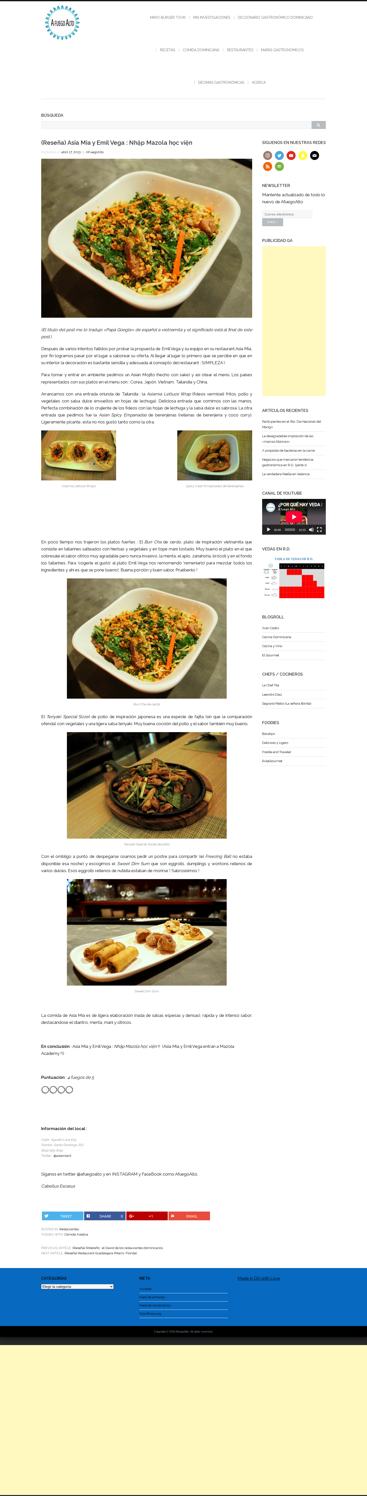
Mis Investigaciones (211, 17)
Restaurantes (240, 50)
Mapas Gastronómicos (282, 50)
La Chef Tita (270, 685)
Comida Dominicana (201, 50)
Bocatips (268, 734)
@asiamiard (62, 1156)
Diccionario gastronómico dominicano (275, 17)
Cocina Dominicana (276, 637)
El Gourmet (270, 655)
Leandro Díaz (272, 694)
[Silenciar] (311, 529)
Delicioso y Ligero (275, 743)
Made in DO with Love (259, 1278)
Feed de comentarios (155, 1305)
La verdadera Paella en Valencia (286, 474)
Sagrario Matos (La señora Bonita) (286, 703)
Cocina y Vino (272, 646)
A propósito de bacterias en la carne (288, 450)
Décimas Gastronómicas (221, 82)
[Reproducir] (268, 529)
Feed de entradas (152, 1297)
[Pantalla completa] (319, 529)
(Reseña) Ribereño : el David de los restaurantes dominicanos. (118, 1248)
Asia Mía (243, 348)
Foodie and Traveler (276, 752)
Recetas (167, 50)
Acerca (259, 82)
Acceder (145, 1289)
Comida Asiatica (76, 1234)
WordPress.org (150, 1314)
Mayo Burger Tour (167, 17)
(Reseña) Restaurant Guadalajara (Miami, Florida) (100, 1253)
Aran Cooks (270, 628)
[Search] (318, 125)
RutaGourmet (272, 761)
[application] (294, 517)
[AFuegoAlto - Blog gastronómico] (62, 42)
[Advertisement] (294, 321)
